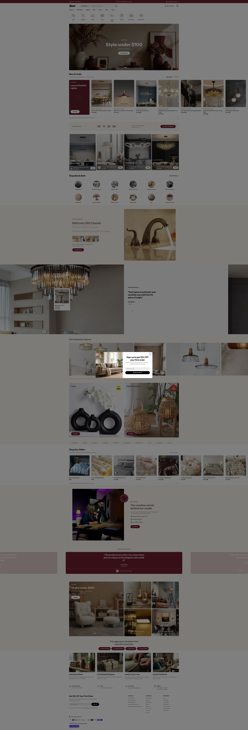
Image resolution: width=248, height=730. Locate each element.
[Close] (150, 354)
